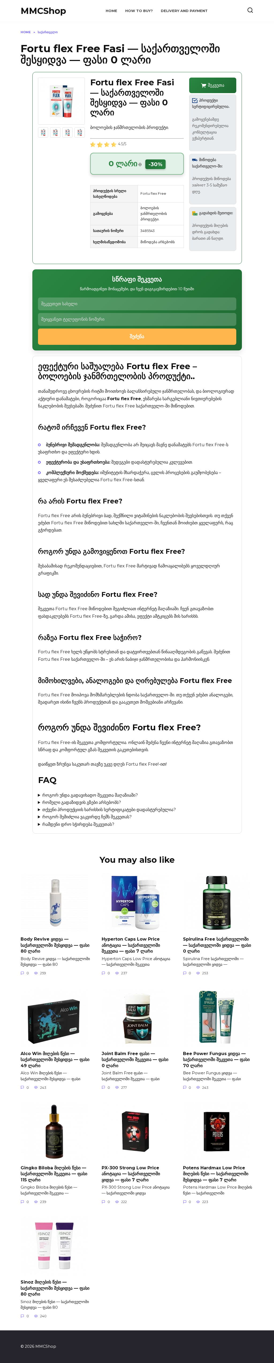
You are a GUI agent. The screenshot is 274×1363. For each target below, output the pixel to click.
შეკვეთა (216, 85)
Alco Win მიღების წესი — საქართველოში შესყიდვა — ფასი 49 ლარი (55, 1059)
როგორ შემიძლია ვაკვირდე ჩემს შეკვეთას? (87, 816)
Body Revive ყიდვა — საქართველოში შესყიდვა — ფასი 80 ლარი (55, 945)
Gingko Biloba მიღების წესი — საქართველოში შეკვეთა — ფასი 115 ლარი (54, 1173)
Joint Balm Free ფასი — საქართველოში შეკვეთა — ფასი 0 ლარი (135, 1059)
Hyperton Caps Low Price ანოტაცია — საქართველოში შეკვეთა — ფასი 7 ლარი (131, 945)
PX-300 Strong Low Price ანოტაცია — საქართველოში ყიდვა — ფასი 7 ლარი (131, 1173)
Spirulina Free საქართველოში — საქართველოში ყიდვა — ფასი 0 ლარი (217, 945)
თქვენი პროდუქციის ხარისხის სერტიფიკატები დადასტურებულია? (109, 809)
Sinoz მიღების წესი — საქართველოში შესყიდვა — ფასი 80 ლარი (55, 1288)
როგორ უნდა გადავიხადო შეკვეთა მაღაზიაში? (90, 795)
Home (111, 11)
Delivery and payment (184, 11)
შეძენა (137, 336)
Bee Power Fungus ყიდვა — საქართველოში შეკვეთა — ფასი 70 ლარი (216, 1059)
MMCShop (43, 11)
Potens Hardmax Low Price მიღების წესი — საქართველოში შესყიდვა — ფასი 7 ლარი (215, 1173)
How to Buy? (139, 11)
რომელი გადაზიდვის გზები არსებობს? (81, 802)
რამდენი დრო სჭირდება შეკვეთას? (78, 824)
